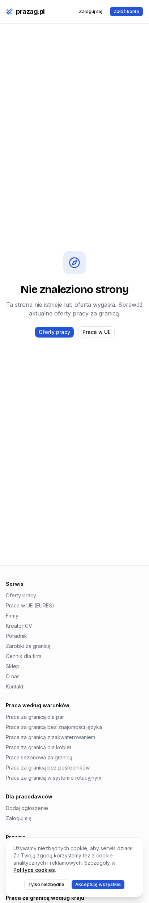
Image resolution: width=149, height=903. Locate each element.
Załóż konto (126, 11)
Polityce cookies (34, 870)
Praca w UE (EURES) (30, 605)
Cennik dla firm (23, 656)
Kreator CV (19, 626)
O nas (13, 676)
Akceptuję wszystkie (98, 884)
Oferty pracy (54, 332)
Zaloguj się (91, 11)
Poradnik (16, 636)
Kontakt (15, 686)
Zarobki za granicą (28, 646)
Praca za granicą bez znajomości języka (54, 727)
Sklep (13, 666)
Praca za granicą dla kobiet (38, 747)
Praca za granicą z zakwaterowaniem (50, 737)
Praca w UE (96, 332)
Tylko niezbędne (46, 884)
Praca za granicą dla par (35, 717)
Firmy (12, 615)
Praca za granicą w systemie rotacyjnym (53, 778)
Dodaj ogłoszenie (27, 808)
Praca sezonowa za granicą (39, 757)
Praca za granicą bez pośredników (48, 767)
